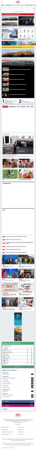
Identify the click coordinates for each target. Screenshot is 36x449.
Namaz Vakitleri (5, 429)
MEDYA (4, 279)
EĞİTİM (32, 439)
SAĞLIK (15, 440)
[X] (18, 424)
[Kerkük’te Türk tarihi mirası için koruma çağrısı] (18, 58)
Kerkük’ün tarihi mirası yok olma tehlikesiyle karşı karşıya (12, 47)
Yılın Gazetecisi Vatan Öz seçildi (8, 280)
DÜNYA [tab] (28, 106)
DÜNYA (22, 5)
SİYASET (18, 440)
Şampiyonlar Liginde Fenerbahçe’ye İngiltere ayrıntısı (27, 102)
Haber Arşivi (21, 434)
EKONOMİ (2, 5)
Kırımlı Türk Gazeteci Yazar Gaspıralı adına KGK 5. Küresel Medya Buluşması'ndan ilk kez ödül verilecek (10, 295)
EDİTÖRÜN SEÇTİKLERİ (29, 5)
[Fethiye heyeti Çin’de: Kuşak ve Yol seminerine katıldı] (10, 259)
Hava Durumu (22, 427)
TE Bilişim (7, 447)
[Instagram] (19, 424)
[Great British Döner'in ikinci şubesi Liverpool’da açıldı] (26, 273)
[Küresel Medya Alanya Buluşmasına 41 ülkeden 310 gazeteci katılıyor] (26, 287)
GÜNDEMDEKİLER (9, 5)
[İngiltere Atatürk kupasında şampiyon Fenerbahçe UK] (26, 259)
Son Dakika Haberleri (6, 434)
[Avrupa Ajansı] (18, 2)
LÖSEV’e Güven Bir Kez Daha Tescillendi (13, 249)
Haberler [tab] (23, 106)
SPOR (14, 5)
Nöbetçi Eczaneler (6, 427)
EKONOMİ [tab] (5, 106)
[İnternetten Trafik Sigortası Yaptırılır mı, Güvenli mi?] (26, 302)
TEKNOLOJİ (23, 440)
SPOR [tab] (18, 106)
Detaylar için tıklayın (18, 366)
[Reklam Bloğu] (19, 43)
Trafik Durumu (22, 429)
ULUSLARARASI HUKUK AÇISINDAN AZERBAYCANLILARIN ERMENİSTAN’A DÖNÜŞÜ (11, 102)
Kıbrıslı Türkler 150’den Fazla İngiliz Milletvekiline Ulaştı (16, 252)
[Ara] (33, 2)
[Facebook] (16, 424)
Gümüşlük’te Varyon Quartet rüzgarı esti (13, 239)
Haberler (18, 5)
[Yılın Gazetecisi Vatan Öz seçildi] (10, 273)
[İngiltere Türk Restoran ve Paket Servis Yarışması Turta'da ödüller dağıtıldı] (10, 302)
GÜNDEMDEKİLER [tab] (12, 106)
